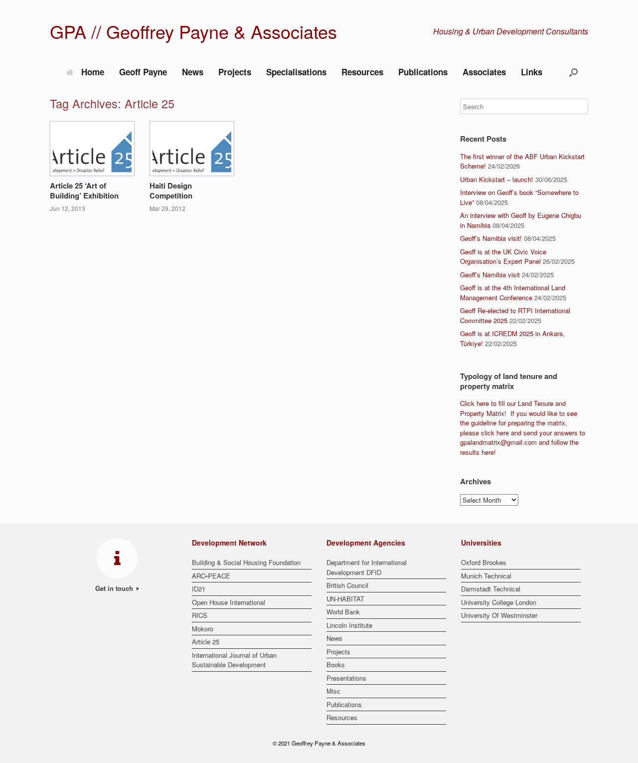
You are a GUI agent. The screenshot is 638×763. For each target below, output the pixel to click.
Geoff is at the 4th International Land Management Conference (512, 292)
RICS (199, 615)
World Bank (343, 611)
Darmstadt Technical (490, 588)
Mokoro (202, 628)
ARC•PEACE (211, 575)
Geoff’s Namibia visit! (491, 238)
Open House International (228, 602)
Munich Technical (486, 575)
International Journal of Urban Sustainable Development (234, 660)
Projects (234, 72)
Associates (484, 72)
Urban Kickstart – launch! (496, 179)
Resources (362, 72)
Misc (333, 691)
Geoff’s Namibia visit (490, 274)
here (483, 403)
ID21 (198, 588)
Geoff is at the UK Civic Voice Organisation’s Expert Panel (503, 256)
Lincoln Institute (349, 625)
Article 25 (205, 641)
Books (335, 664)
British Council (347, 585)
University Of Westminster (499, 615)
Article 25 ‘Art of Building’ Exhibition (84, 190)
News (192, 72)
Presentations (346, 678)
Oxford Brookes (483, 562)
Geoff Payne (143, 72)
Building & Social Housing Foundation (246, 562)
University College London (498, 602)
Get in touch (115, 588)
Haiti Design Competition (171, 190)
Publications (423, 72)
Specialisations (296, 72)
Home (92, 72)
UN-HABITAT (345, 598)
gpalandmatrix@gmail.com (498, 442)
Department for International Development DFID (366, 567)
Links (531, 72)
